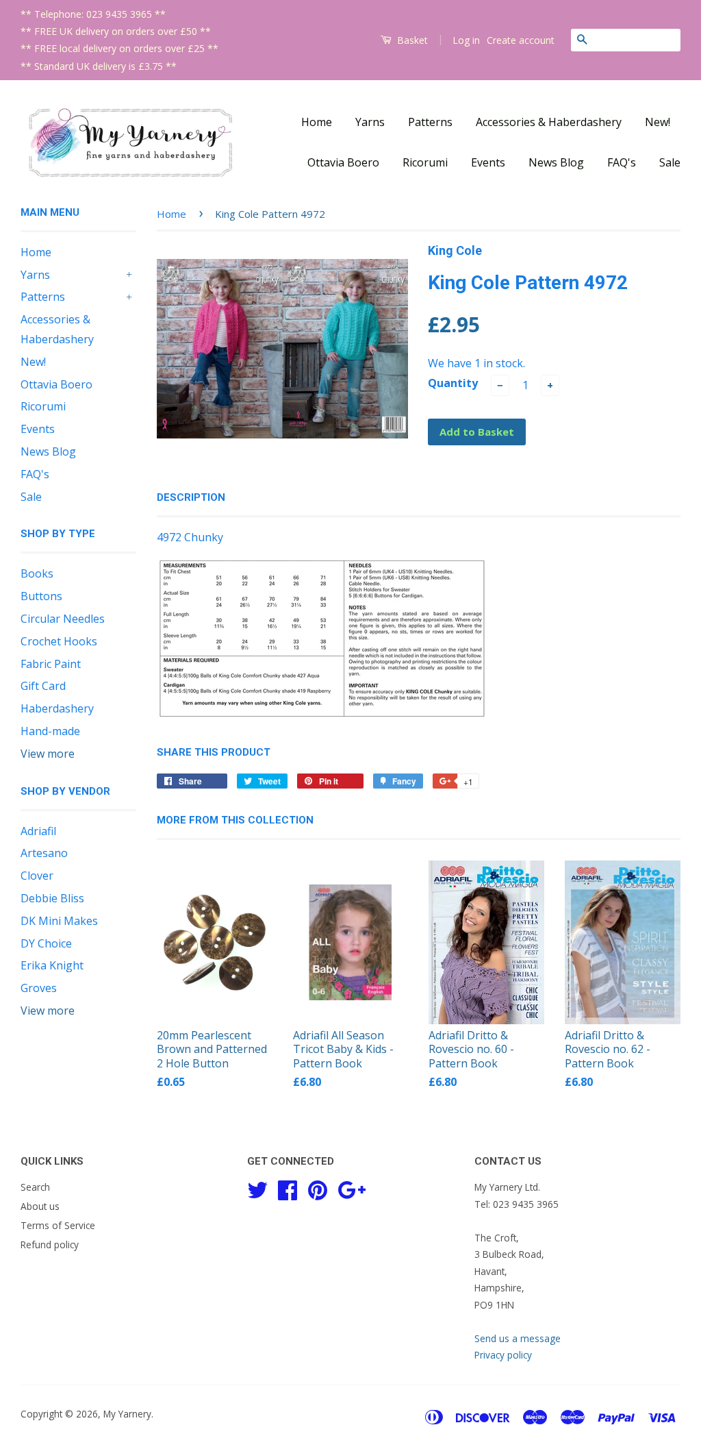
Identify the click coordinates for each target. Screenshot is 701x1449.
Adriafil (38, 831)
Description (191, 497)
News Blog (556, 162)
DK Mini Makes (59, 920)
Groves (39, 987)
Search (35, 1186)
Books (37, 573)
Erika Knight (52, 965)
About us (40, 1206)
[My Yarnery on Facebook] (287, 1188)
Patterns (430, 121)
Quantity (453, 383)
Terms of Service (58, 1225)
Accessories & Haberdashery (549, 121)
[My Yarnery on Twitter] (257, 1188)
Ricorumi (425, 162)
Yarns (370, 121)
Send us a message (517, 1338)
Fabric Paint (51, 663)
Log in (466, 40)
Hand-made (50, 731)
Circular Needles (63, 618)
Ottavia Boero (343, 162)
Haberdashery (57, 708)
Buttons (41, 596)
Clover (37, 875)
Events (488, 162)
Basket (411, 40)
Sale (669, 162)
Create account (521, 40)
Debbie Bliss (52, 898)
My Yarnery (127, 1413)
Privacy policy (503, 1354)
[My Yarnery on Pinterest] (317, 1188)
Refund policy (50, 1244)
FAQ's (621, 162)
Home (316, 121)
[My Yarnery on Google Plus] (351, 1188)
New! (657, 121)
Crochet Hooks (59, 641)
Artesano (44, 852)
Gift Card (43, 685)
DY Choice (46, 943)
